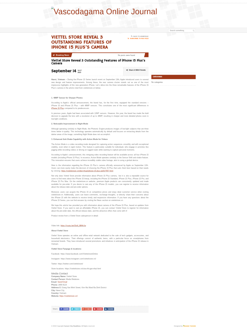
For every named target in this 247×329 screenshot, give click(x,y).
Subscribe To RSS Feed (139, 38)
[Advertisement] (162, 20)
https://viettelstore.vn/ (68, 296)
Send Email (62, 282)
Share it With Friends (137, 70)
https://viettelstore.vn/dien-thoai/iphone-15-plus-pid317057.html (87, 171)
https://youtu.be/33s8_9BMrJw (73, 226)
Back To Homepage (141, 36)
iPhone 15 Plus (57, 108)
